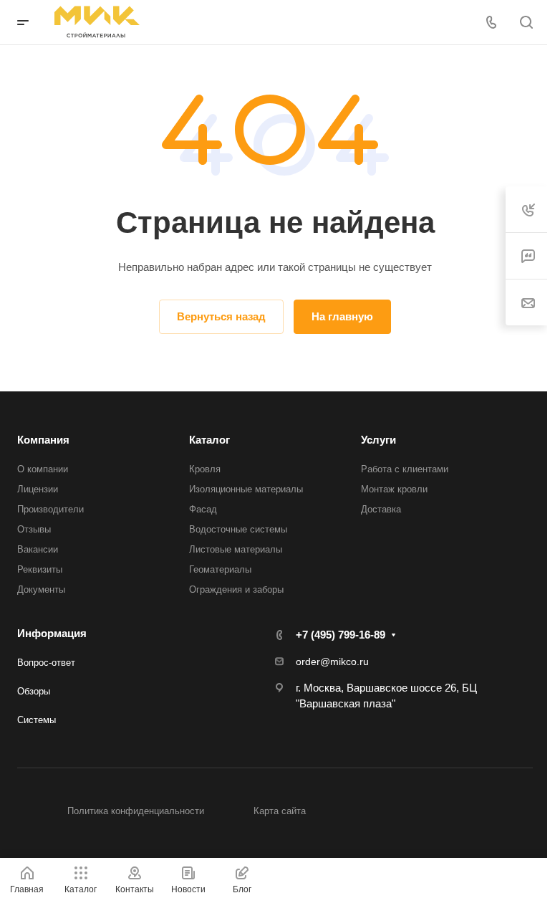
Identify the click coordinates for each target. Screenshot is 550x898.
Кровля (205, 469)
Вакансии (37, 549)
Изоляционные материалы (246, 489)
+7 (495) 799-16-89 (340, 635)
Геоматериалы (220, 569)
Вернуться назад (221, 316)
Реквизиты (39, 569)
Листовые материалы (235, 549)
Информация (52, 633)
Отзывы (34, 529)
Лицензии (37, 489)
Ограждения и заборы (236, 589)
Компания (43, 440)
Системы (36, 720)
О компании (42, 469)
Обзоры (33, 691)
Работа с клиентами (404, 469)
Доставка (381, 509)
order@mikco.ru (332, 661)
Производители (50, 509)
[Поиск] (526, 22)
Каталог (209, 440)
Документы (41, 589)
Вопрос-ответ (46, 662)
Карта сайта (280, 811)
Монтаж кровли (394, 489)
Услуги (378, 440)
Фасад (203, 509)
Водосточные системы (238, 529)
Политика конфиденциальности (135, 811)
